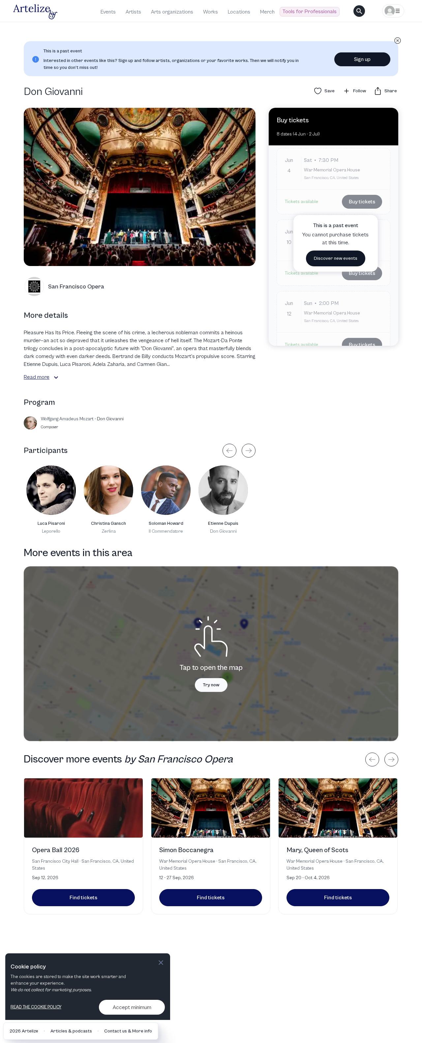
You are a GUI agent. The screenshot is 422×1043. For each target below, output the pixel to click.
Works (210, 12)
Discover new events (335, 258)
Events (108, 12)
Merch (267, 12)
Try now (211, 685)
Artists (133, 12)
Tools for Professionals (310, 12)
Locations (239, 12)
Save (329, 91)
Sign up (362, 59)
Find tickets (83, 898)
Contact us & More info (128, 1031)
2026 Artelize (24, 1031)
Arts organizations (172, 12)
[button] (56, 377)
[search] (359, 11)
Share (390, 91)
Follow (359, 91)
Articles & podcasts (71, 1031)
